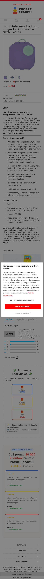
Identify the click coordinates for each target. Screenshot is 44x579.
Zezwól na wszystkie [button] (23, 307)
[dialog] (22, 289)
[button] (22, 300)
